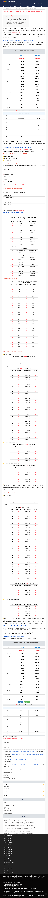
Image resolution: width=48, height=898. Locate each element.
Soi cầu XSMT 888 (8, 853)
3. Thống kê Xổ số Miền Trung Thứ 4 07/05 (14, 20)
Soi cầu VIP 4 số (7, 847)
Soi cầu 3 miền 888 (8, 8)
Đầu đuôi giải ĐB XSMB (9, 805)
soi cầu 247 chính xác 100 (11, 877)
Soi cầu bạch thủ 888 (7, 772)
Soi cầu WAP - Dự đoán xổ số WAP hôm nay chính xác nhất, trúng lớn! (19, 822)
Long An (5, 791)
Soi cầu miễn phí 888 (8, 835)
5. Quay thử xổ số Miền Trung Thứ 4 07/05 (14, 23)
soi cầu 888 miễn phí (16, 32)
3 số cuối (30, 110)
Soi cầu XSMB (4, 5)
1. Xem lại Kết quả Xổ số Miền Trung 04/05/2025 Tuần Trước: (17, 18)
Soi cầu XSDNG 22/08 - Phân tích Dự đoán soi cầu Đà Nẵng (22, 751)
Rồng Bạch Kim (43, 5)
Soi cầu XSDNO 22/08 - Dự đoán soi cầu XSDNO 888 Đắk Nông (26, 746)
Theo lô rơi (6, 807)
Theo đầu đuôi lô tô (8, 811)
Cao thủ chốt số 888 (7, 775)
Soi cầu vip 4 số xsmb (35, 5)
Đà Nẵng (6, 793)
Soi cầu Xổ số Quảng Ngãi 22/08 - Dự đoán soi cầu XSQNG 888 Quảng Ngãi (27, 740)
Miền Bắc (6, 784)
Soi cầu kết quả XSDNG (20, 184)
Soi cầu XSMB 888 (8, 849)
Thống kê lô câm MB (8, 813)
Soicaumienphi (10, 1)
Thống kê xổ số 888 (7, 855)
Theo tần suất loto (8, 810)
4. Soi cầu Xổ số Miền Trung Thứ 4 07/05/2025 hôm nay (16, 22)
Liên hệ (18, 882)
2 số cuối (24, 110)
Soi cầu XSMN (10, 5)
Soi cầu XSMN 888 (8, 851)
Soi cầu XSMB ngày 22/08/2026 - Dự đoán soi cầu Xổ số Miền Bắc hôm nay (27, 759)
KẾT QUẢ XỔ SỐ (21, 5)
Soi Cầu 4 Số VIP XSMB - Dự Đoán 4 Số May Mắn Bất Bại (16, 823)
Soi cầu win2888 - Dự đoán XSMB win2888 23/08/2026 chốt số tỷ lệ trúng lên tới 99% (22, 827)
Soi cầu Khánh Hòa (19, 210)
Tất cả (18, 110)
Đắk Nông (6, 795)
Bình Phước (6, 786)
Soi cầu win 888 (6, 771)
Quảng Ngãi (6, 796)
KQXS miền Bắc (7, 838)
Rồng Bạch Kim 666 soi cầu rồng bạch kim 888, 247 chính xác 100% (18, 830)
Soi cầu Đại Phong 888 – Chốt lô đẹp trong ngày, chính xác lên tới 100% (19, 825)
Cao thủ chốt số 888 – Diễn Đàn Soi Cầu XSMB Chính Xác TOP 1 (18, 828)
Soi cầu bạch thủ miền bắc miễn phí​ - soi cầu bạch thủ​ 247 (16, 820)
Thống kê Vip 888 (28, 5)
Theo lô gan (6, 802)
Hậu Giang (6, 788)
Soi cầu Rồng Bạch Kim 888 (9, 778)
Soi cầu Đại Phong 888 (8, 774)
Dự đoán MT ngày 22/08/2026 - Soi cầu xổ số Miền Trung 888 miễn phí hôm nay (27, 754)
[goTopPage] (46, 894)
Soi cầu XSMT (15, 5)
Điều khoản (8, 882)
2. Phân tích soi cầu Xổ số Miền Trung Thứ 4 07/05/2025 (16, 19)
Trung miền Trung (8, 842)
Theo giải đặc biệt (8, 804)
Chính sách (13, 882)
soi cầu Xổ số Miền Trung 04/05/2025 (19, 149)
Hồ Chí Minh (6, 790)
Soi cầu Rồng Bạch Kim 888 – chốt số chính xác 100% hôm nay (17, 831)
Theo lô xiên (6, 808)
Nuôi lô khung (7, 819)
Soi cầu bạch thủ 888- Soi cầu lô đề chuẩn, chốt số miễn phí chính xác (18, 833)
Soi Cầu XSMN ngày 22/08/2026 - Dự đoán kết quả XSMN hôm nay (26, 764)
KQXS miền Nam (7, 840)
